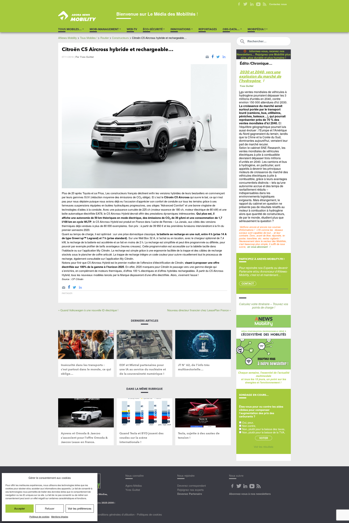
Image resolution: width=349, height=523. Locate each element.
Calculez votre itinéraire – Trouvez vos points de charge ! (263, 305)
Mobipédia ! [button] (256, 29)
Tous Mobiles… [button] (70, 29)
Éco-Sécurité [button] (153, 29)
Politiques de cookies (149, 514)
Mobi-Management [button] (104, 29)
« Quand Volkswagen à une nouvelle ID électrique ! (88, 310)
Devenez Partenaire (189, 494)
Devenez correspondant (191, 485)
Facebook (239, 4)
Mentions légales (59, 516)
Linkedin (252, 4)
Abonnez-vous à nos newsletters (250, 494)
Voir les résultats (263, 446)
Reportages (207, 29)
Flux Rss (258, 486)
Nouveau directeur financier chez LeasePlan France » (199, 310)
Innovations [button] (180, 29)
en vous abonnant (257, 246)
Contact (248, 283)
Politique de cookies (39, 516)
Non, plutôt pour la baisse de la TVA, (263, 432)
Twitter (245, 4)
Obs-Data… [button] (231, 29)
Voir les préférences (79, 508)
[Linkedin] (224, 56)
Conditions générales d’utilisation (115, 514)
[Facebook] (212, 56)
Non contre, (249, 426)
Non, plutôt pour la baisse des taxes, (263, 429)
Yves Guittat (87, 57)
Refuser (49, 508)
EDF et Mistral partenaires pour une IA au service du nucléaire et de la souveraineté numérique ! (142, 369)
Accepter (19, 508)
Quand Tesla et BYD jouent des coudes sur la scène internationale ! (141, 438)
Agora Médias (133, 485)
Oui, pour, (248, 422)
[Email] (207, 56)
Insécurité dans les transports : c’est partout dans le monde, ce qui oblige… (86, 369)
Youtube (258, 4)
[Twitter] (218, 56)
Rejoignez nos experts (190, 490)
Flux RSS (264, 4)
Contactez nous (278, 4)
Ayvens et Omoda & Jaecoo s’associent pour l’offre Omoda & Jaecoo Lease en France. (84, 438)
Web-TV (132, 29)
